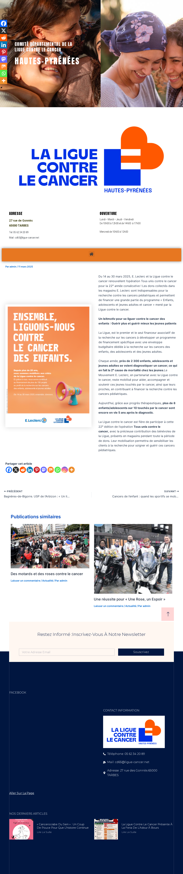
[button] (92, 254)
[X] (16, 470)
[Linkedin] (30, 470)
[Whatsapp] (58, 470)
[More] (71, 470)
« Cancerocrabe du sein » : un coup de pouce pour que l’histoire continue (63, 826)
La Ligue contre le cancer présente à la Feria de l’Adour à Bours (147, 826)
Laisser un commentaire (25, 580)
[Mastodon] (44, 470)
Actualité (47, 580)
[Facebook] (9, 470)
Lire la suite (44, 832)
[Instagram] (64, 470)
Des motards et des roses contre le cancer (47, 574)
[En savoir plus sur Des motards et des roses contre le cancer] (50, 546)
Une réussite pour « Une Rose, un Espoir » (129, 599)
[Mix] (51, 470)
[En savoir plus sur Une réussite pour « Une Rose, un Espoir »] (133, 559)
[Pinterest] (37, 470)
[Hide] (1, 87)
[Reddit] (23, 470)
